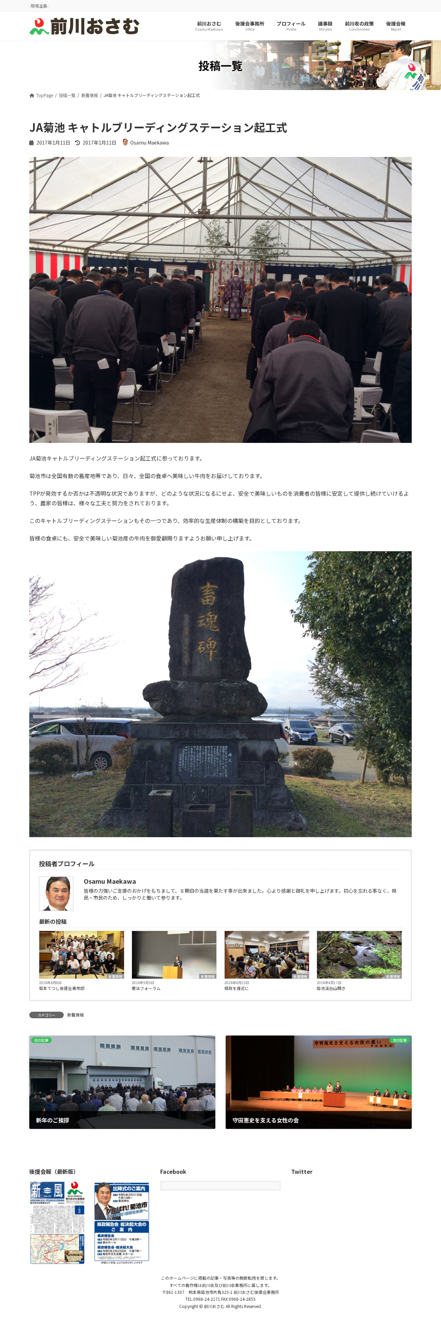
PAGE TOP (424, 1271)
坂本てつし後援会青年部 (61, 988)
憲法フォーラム (146, 988)
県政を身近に (236, 988)
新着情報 (115, 976)
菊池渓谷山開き (331, 988)
